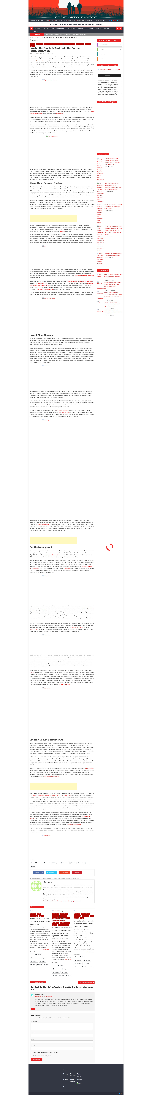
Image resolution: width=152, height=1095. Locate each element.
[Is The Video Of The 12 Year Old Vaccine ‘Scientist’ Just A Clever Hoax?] (40, 911)
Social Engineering (65, 922)
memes (32, 672)
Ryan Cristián (65, 938)
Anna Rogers (42, 927)
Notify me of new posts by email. (42, 1056)
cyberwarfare (48, 44)
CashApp (97, 20)
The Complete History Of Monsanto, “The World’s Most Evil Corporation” (113, 312)
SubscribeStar (90, 20)
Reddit (31, 610)
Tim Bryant (88, 44)
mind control (59, 113)
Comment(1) (51, 53)
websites (84, 566)
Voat (78, 627)
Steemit (74, 627)
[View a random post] (120, 28)
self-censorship (89, 768)
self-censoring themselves (51, 776)
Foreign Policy (64, 913)
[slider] (118, 75)
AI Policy (36, 31)
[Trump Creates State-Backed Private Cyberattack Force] (79, 1083)
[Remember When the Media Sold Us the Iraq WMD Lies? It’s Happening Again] (84, 911)
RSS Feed (106, 28)
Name (33, 1033)
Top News (37, 28)
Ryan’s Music (103, 20)
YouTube (90, 608)
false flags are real (64, 412)
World (67, 925)
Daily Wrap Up (55, 913)
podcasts (67, 568)
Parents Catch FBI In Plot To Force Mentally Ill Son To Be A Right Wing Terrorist (112, 304)
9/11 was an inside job (62, 410)
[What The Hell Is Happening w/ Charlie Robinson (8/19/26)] (73, 1080)
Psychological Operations (58, 920)
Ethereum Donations (81, 20)
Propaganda (67, 878)
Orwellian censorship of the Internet (84, 275)
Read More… (46, 949)
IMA (53, 28)
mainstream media (59, 878)
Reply (33, 1009)
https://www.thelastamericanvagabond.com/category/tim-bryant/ (62, 901)
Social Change (80, 44)
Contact (52, 20)
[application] (109, 75)
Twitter (44, 610)
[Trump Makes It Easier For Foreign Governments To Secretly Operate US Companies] (79, 1079)
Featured (66, 44)
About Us (47, 20)
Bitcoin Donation (63, 20)
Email (33, 1039)
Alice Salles (88, 929)
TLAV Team (46, 28)
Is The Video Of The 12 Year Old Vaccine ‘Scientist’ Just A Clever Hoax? (40, 921)
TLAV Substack (71, 28)
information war (34, 59)
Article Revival (39, 44)
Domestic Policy (85, 913)
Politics (59, 918)
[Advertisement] (53, 218)
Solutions (32, 44)
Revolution (72, 44)
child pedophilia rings (43, 524)
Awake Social (33, 629)
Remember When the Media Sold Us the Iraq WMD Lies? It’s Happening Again (83, 923)
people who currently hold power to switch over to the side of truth (51, 795)
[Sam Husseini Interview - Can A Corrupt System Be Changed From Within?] (80, 1075)
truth (81, 878)
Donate (56, 20)
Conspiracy (33, 913)
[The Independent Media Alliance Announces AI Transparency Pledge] (64, 1087)
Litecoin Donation (72, 20)
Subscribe (80, 28)
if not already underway (74, 824)
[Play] (100, 76)
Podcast (54, 918)
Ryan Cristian (55, 922)
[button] (117, 28)
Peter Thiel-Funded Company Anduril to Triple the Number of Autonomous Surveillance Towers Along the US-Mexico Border (80, 34)
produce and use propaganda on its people (80, 281)
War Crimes (61, 925)
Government (55, 916)
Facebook (84, 608)
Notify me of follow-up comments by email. (45, 1052)
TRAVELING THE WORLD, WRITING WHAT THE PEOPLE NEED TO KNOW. (76, 24)
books (37, 568)
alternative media (40, 878)
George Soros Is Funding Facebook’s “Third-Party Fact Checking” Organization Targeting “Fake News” (87, 982)
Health (39, 913)
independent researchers (53, 555)
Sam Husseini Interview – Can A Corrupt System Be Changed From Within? (113, 206)
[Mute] (115, 76)
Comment (34, 1021)
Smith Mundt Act (42, 283)
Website (33, 1046)
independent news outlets (37, 61)
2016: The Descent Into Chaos (39, 982)
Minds (81, 627)
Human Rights (63, 916)
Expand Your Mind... (57, 44)
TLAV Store (90, 28)
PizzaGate (62, 231)
